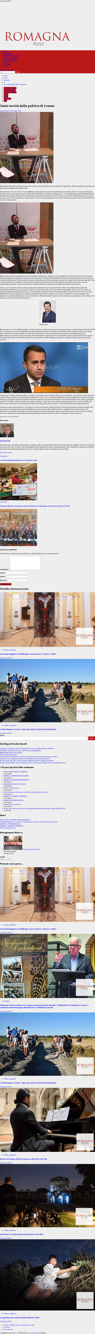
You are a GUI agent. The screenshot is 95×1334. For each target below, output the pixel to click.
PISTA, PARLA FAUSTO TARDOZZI (15, 772)
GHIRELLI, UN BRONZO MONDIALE (16, 780)
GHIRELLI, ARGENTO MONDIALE (15, 796)
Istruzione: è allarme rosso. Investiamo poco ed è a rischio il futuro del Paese (27, 748)
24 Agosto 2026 (5, 658)
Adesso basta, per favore (8, 755)
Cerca (2, 735)
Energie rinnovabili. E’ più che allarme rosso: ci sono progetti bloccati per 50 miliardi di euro (33, 763)
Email (3, 577)
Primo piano (8, 53)
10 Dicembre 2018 (15, 111)
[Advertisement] (47, 16)
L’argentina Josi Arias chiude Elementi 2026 (19, 1317)
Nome (3, 573)
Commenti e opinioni (11, 56)
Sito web (3, 580)
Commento (4, 569)
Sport (6, 66)
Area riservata (8, 1329)
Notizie (6, 94)
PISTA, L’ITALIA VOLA (11, 788)
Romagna (7, 1001)
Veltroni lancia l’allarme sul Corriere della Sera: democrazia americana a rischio (28, 757)
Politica (6, 96)
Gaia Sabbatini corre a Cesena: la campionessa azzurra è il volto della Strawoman (29, 822)
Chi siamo (7, 64)
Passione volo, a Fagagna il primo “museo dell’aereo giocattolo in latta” (25, 759)
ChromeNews (33, 1333)
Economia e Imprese (11, 60)
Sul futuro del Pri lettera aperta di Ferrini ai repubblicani (20, 751)
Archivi (2, 857)
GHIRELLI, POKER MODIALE (14, 800)
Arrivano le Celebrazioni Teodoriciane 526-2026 (21, 1234)
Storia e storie (9, 62)
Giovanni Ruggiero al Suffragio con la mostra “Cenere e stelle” (28, 654)
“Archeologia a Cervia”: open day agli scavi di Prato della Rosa (28, 729)
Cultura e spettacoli (11, 58)
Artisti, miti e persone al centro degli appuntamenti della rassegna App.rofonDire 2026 (34, 808)
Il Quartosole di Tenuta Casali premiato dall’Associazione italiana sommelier (27, 761)
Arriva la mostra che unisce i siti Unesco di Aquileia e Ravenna (26, 792)
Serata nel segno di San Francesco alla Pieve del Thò (23, 1159)
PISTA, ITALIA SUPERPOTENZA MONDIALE (15, 820)
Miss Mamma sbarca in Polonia (11, 753)
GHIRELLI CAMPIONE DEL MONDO (16, 776)
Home (6, 51)
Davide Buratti (4, 111)
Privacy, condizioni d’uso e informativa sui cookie (19, 1325)
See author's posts (6, 453)
